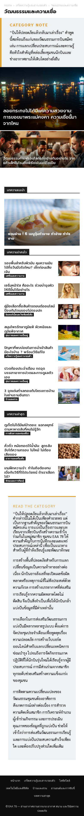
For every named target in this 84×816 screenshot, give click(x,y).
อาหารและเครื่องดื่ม (15, 458)
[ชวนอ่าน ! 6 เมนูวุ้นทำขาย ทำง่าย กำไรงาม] (42, 222)
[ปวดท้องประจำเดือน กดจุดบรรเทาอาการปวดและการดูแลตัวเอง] (69, 373)
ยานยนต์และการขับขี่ (63, 788)
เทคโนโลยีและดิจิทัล (17, 788)
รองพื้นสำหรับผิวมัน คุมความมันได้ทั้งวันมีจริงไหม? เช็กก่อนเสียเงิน (28, 267)
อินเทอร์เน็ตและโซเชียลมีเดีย (19, 314)
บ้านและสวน (11, 399)
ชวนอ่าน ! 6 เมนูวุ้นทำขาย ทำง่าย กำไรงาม (39, 236)
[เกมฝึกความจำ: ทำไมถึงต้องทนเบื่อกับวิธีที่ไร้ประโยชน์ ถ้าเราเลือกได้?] (69, 473)
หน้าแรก (15, 780)
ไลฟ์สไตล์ (64, 780)
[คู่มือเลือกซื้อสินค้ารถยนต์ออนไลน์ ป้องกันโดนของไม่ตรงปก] (69, 311)
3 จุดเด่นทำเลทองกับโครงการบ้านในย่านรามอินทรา (29, 393)
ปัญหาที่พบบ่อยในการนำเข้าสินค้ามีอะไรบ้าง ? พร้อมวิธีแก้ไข (28, 350)
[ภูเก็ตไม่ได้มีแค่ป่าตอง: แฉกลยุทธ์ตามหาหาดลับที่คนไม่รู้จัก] (69, 430)
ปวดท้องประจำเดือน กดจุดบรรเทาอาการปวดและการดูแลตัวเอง (28, 373)
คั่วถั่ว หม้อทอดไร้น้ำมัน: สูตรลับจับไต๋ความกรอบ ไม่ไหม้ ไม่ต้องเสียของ (28, 450)
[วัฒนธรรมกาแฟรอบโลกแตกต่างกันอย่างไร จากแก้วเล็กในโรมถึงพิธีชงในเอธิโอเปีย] (42, 162)
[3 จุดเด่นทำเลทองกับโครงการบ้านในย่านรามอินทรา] (69, 396)
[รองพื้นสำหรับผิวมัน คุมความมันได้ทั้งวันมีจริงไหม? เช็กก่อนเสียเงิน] (69, 268)
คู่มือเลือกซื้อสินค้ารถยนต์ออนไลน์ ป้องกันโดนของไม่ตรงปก (29, 308)
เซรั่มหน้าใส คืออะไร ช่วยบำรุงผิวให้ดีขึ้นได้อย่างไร (29, 287)
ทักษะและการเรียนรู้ (15, 480)
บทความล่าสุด (42, 796)
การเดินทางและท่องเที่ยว (17, 433)
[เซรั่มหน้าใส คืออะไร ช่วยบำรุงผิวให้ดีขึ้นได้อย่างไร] (69, 290)
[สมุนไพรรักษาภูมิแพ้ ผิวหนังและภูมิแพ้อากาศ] (69, 332)
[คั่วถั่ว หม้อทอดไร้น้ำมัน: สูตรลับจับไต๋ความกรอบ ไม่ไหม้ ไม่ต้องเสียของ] (69, 451)
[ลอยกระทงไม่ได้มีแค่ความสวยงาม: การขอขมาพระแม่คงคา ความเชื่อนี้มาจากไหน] (42, 98)
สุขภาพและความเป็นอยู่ (17, 335)
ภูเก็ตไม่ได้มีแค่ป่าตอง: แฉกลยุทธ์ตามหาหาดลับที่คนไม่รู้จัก (28, 427)
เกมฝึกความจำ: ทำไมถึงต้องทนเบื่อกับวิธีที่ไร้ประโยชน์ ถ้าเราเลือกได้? (29, 472)
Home (8, 5)
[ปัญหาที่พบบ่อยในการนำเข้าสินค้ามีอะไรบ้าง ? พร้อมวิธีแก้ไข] (69, 353)
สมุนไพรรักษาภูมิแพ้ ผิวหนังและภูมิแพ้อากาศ (28, 329)
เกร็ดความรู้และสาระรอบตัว (31, 5)
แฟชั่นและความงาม (15, 275)
